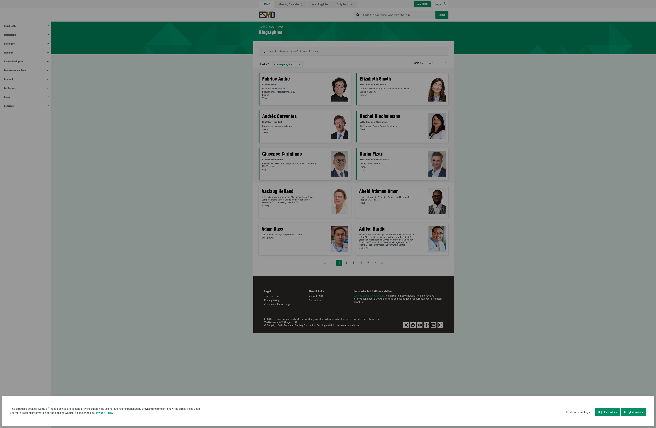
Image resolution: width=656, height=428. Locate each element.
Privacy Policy (104, 412)
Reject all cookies (607, 412)
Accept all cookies (633, 412)
